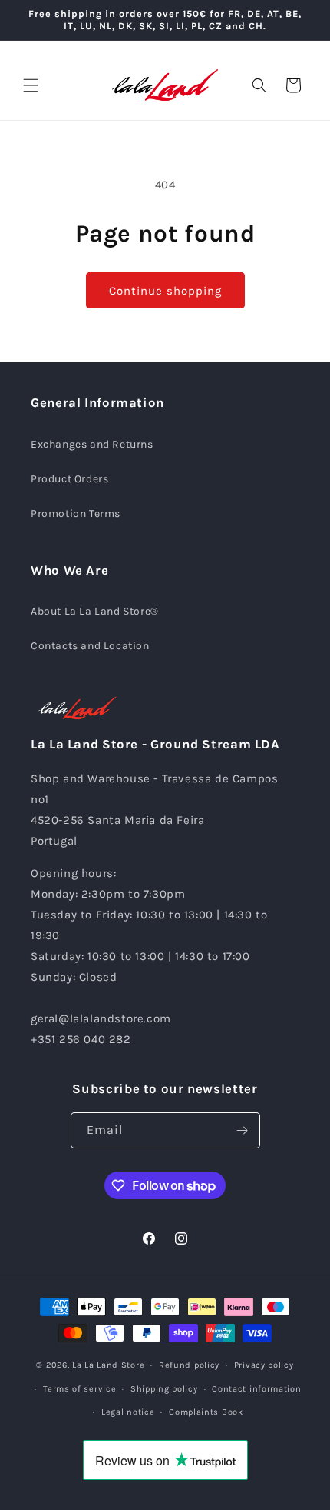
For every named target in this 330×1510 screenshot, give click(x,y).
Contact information (256, 1389)
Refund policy (189, 1365)
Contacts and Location (90, 645)
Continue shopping (165, 291)
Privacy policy (264, 1365)
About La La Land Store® (95, 611)
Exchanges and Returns (92, 444)
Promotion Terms (75, 513)
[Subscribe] (242, 1130)
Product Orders (69, 478)
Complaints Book (206, 1412)
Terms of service (79, 1389)
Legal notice (127, 1412)
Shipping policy (164, 1389)
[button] (31, 85)
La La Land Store (108, 1365)
